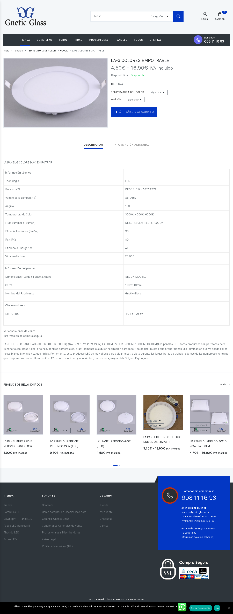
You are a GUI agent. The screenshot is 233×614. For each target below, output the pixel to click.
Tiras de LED (11, 532)
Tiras (78, 40)
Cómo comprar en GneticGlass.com (64, 512)
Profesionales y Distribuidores (61, 532)
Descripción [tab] (93, 145)
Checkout (106, 519)
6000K (64, 51)
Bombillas (44, 40)
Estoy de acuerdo (200, 608)
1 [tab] (115, 465)
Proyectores (99, 40)
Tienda (25, 40)
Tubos (63, 40)
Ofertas (156, 40)
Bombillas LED (12, 512)
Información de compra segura (22, 336)
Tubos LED (10, 539)
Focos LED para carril (16, 526)
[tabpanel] (23, 426)
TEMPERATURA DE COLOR (41, 51)
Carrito (104, 526)
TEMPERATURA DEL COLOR (127, 92)
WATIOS (116, 99)
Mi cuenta (106, 512)
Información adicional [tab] (131, 145)
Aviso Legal (49, 539)
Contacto (48, 505)
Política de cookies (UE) (57, 546)
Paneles (121, 40)
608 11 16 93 (214, 41)
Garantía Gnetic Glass (55, 519)
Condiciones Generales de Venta (62, 526)
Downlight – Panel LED (17, 519)
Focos (138, 40)
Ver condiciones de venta (19, 331)
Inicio (6, 51)
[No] (228, 608)
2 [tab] (119, 465)
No (217, 608)
